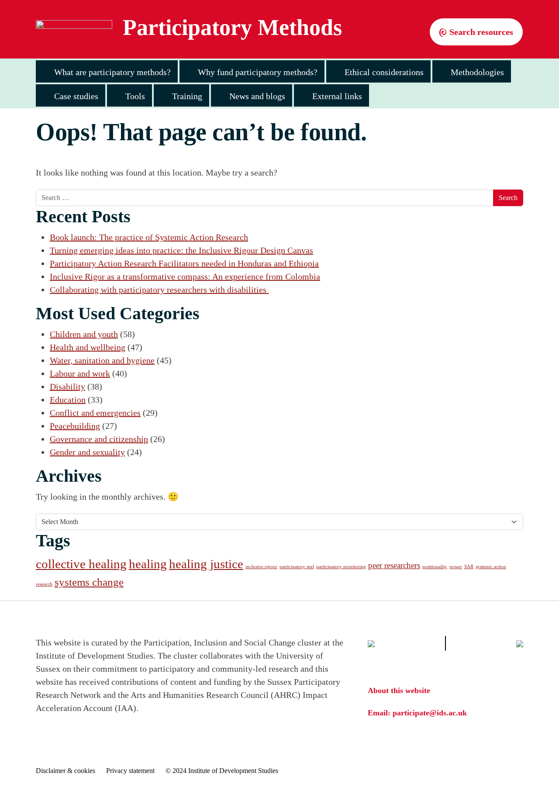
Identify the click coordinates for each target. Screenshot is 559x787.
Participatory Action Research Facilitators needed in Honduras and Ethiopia (184, 263)
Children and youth (84, 334)
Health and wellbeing (87, 347)
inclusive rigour (261, 566)
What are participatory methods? (112, 72)
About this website (399, 690)
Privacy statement (130, 770)
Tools (135, 96)
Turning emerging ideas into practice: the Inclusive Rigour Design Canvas (181, 250)
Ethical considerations (384, 72)
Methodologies (477, 72)
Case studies (76, 96)
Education (68, 399)
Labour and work (80, 373)
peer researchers (394, 565)
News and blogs (257, 96)
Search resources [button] (480, 32)
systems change (89, 582)
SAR (468, 566)
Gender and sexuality (87, 452)
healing (148, 564)
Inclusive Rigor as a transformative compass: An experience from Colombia (185, 276)
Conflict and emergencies (95, 413)
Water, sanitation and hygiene (102, 360)
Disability (67, 386)
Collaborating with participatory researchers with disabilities (159, 289)
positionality (434, 566)
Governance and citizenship (99, 439)
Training (187, 96)
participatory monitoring (341, 566)
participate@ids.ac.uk (430, 712)
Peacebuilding (75, 426)
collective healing (81, 564)
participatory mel (297, 566)
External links (337, 96)
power (455, 566)
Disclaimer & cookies (65, 770)
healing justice (206, 564)
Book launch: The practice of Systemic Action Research (149, 237)
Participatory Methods (232, 27)
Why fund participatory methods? (257, 72)
